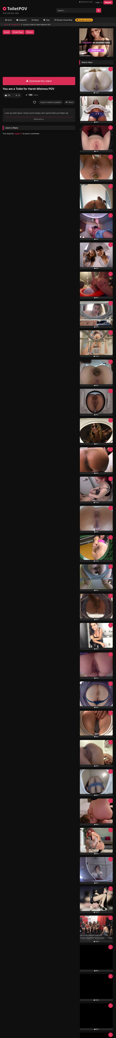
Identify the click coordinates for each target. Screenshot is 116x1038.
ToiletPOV (16, 8)
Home (9, 20)
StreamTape (18, 32)
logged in (18, 133)
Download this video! (40, 81)
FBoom (30, 32)
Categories (23, 20)
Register (108, 2)
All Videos (35, 20)
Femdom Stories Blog (64, 20)
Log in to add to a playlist (50, 102)
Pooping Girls (15, 24)
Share (70, 102)
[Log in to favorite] (35, 102)
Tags (48, 20)
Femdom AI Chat (85, 20)
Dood (6, 32)
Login (97, 2)
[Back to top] (108, 1031)
